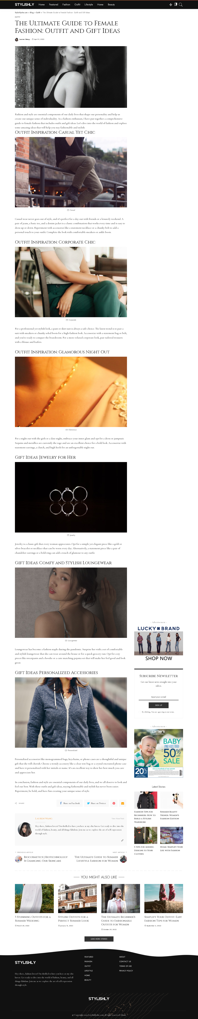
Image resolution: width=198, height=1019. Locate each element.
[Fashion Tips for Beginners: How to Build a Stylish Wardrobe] (145, 800)
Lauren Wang (24, 39)
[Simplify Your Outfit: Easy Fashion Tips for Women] (163, 898)
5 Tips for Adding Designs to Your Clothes (144, 850)
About (123, 1015)
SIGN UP (158, 705)
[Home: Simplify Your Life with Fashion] (171, 835)
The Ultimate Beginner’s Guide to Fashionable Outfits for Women (118, 920)
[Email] (122, 803)
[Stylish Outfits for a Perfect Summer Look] (77, 898)
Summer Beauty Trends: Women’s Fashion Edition (169, 815)
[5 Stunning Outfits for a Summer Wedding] (34, 898)
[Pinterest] (114, 803)
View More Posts (118, 818)
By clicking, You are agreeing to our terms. (158, 712)
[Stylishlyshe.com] (24, 4)
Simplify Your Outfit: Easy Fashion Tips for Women (163, 919)
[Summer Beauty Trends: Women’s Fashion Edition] (171, 800)
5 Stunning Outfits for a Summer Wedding (33, 919)
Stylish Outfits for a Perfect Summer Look (73, 919)
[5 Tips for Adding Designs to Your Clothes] (145, 835)
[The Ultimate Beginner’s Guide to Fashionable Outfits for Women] (120, 898)
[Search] (180, 4)
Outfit (17, 17)
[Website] (122, 840)
